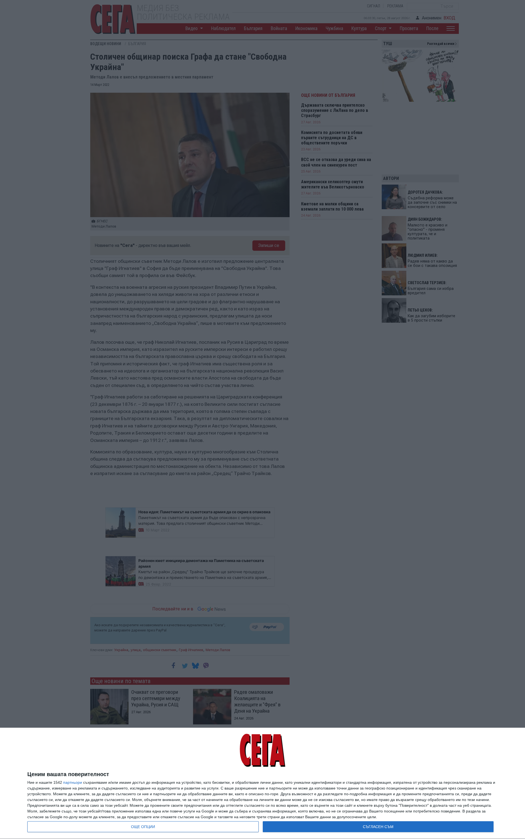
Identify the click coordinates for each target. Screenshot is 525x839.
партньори (72, 782)
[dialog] (262, 783)
